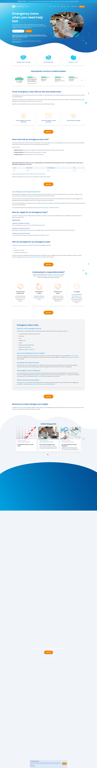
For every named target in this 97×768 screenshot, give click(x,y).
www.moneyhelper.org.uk (16, 42)
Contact (68, 6)
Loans (50, 6)
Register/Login (74, 6)
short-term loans (73, 355)
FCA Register (76, 296)
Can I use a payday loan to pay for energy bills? (69, 445)
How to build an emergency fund (47, 444)
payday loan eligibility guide (32, 257)
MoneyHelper (47, 176)
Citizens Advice (41, 384)
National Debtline (55, 207)
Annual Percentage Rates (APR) (38, 173)
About (54, 6)
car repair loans (75, 357)
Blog (58, 6)
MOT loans (68, 357)
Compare (14, 39)
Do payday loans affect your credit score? (25, 445)
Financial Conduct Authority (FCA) (54, 274)
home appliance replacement (29, 349)
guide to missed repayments (41, 376)
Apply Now (82, 6)
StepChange (40, 207)
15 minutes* (75, 62)
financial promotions (26, 173)
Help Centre (62, 6)
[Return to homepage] (20, 6)
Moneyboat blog (20, 407)
